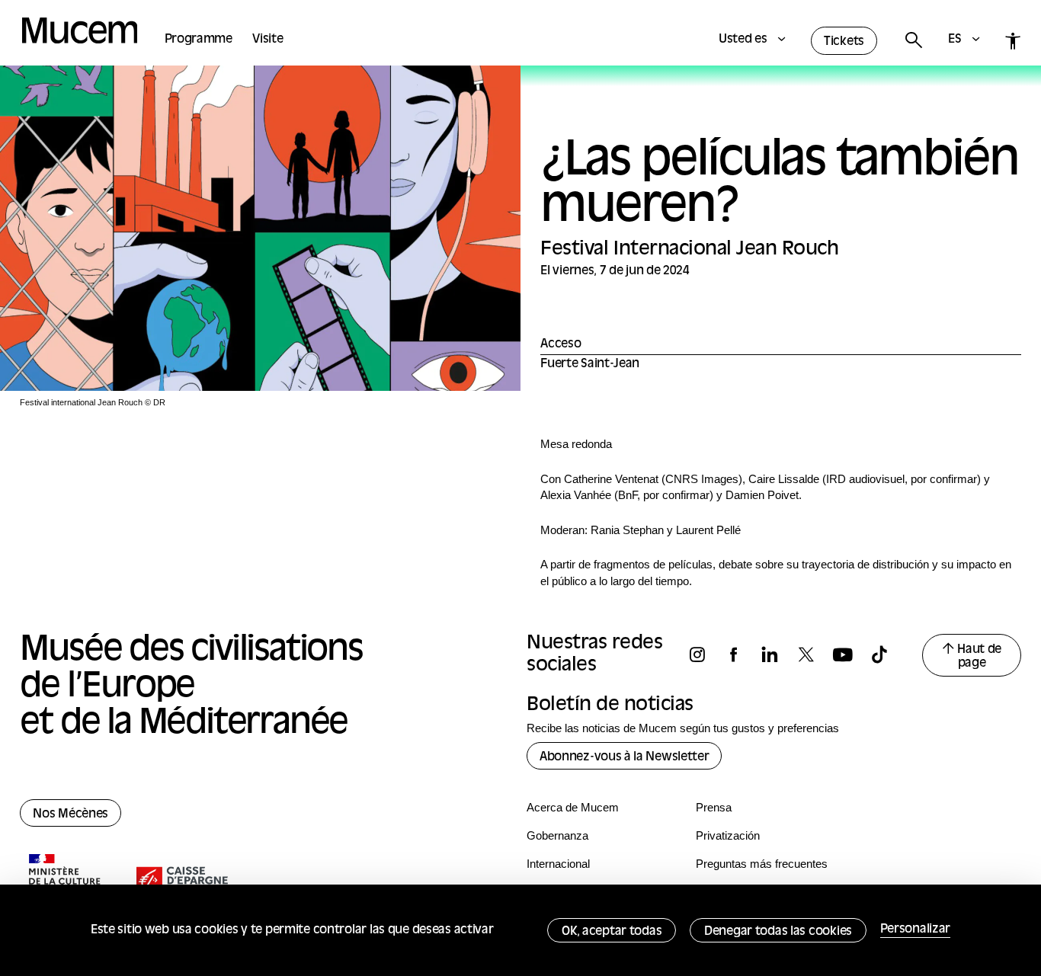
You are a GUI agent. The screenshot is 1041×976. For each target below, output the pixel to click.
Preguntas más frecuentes (762, 863)
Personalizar (915, 929)
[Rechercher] (913, 40)
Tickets (844, 42)
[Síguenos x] (813, 655)
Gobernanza (557, 835)
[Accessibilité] (1013, 40)
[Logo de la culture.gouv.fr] (65, 881)
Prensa (714, 807)
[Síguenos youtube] (849, 655)
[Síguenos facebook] (740, 655)
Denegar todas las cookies (778, 932)
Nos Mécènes (70, 814)
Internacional (558, 863)
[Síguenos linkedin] (776, 655)
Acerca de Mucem (573, 807)
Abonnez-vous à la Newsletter (624, 757)
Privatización (728, 835)
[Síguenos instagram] (704, 655)
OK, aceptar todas (611, 932)
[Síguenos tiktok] (886, 655)
